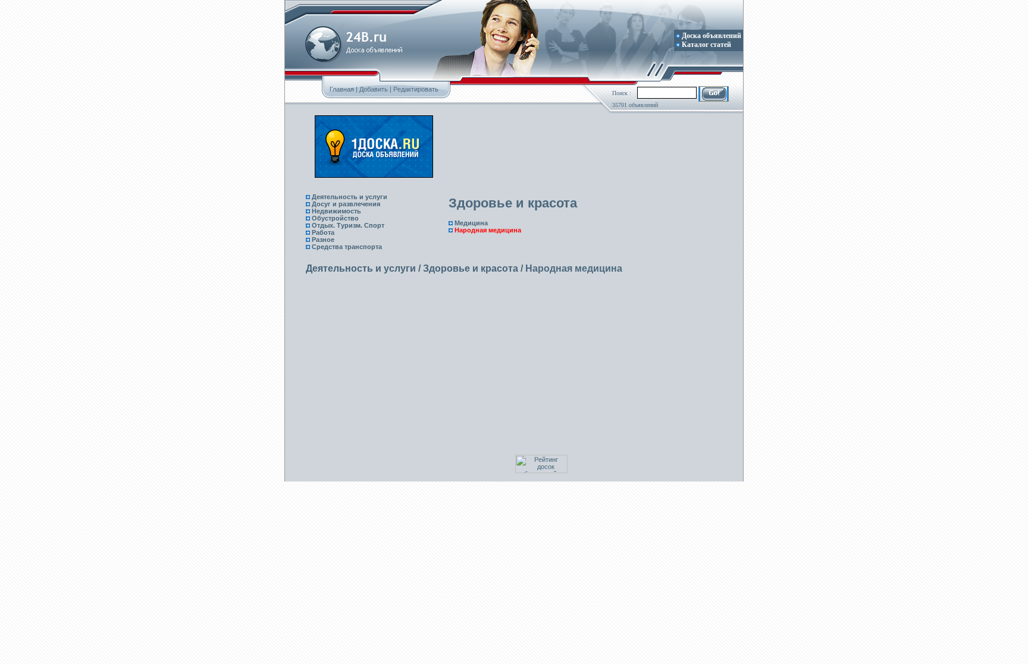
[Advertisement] (574, 147)
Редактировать (415, 89)
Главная (342, 89)
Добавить (373, 89)
